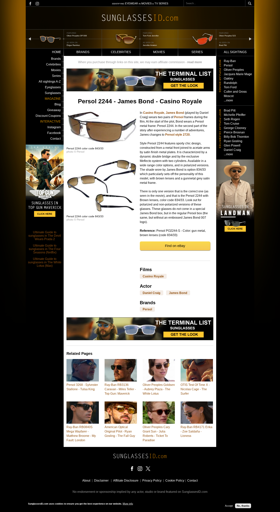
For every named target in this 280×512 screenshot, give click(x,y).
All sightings (235, 52)
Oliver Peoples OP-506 (77, 36)
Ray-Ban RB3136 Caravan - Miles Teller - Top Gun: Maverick (120, 389)
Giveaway (54, 110)
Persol (178, 117)
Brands (83, 52)
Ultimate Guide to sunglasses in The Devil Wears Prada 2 (44, 236)
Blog (57, 104)
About (86, 480)
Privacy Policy (152, 480)
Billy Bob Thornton (236, 136)
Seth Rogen (232, 119)
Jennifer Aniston (150, 45)
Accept (229, 505)
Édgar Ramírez (73, 45)
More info (128, 503)
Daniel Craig (151, 292)
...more (228, 100)
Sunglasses (53, 93)
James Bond (175, 112)
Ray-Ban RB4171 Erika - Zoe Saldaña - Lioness (196, 431)
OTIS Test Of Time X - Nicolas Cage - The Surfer (195, 389)
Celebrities (121, 52)
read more (194, 62)
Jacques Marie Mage (238, 74)
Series (197, 52)
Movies (159, 52)
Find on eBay (175, 246)
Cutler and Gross (235, 91)
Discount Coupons (48, 115)
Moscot (229, 96)
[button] (101, 143)
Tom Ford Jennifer (151, 36)
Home (56, 52)
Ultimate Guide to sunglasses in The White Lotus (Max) (44, 262)
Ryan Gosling (233, 141)
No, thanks (243, 505)
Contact (55, 138)
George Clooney (235, 128)
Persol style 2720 (177, 134)
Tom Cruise (231, 123)
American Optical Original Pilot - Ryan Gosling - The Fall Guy (120, 431)
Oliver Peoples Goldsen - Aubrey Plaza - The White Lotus (159, 389)
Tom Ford (230, 87)
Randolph (230, 82)
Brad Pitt (223, 45)
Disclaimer (101, 480)
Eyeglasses (53, 87)
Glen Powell (232, 145)
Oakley (228, 78)
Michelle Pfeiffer (235, 114)
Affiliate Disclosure (125, 480)
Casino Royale (153, 112)
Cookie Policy (174, 480)
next (250, 39)
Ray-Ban (230, 61)
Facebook (54, 133)
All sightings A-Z (50, 81)
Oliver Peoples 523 (227, 36)
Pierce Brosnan (234, 132)
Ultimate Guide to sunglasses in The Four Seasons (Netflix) (45, 249)
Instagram (54, 127)
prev (30, 39)
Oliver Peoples (234, 69)
